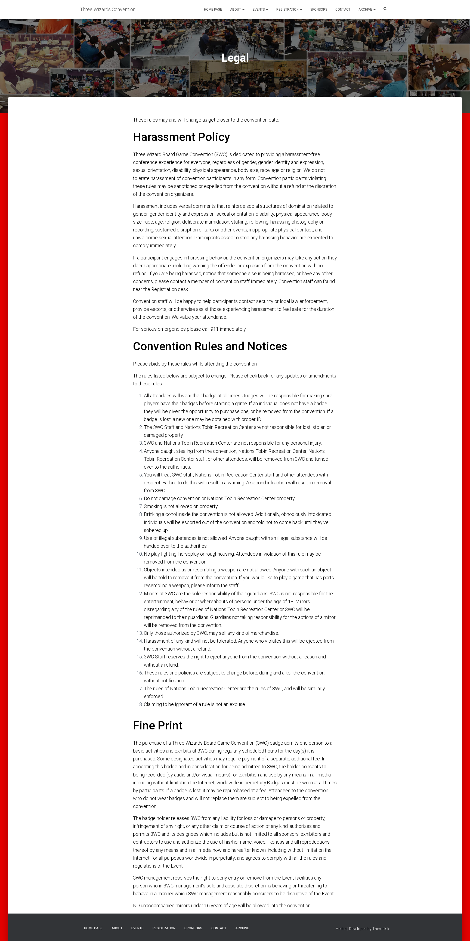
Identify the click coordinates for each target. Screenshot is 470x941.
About (236, 9)
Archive (365, 9)
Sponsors (318, 9)
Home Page (213, 9)
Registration (287, 9)
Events (259, 9)
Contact (342, 9)
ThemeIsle (381, 929)
